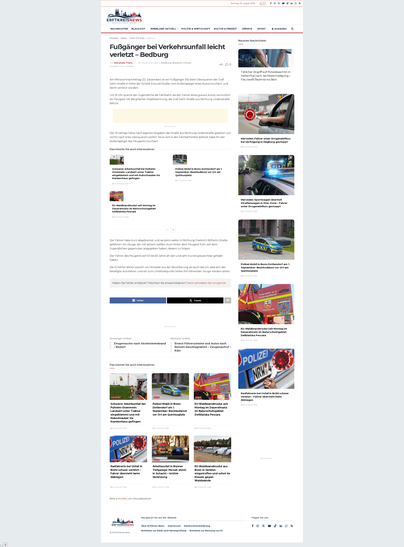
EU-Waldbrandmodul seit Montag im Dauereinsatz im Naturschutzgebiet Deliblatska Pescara (134, 208)
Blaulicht (138, 28)
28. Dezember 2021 (148, 62)
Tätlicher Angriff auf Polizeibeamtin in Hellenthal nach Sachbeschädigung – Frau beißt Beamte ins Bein (266, 75)
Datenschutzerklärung (197, 526)
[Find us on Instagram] (275, 3)
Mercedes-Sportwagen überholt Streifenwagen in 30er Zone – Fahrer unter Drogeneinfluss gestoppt (264, 203)
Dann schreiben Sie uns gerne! (206, 282)
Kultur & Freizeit (225, 28)
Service (247, 28)
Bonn (156, 397)
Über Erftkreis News (152, 526)
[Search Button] (292, 29)
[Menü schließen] (1, 545)
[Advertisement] (225, 15)
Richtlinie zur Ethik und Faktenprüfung (163, 530)
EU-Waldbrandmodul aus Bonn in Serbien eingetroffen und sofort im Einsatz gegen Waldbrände (212, 473)
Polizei (187, 62)
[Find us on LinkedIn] (292, 3)
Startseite (114, 38)
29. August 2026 (121, 184)
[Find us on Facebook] (270, 3)
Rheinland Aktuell (163, 28)
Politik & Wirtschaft (195, 28)
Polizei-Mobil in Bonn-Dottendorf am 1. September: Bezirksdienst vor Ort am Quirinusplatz (198, 172)
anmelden (121, 498)
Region (124, 38)
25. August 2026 (203, 487)
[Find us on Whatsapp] (296, 3)
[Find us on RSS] (300, 3)
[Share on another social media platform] (227, 300)
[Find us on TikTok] (287, 3)
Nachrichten (119, 28)
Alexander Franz (123, 62)
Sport (261, 28)
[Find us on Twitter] (279, 3)
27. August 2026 (184, 180)
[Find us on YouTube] (283, 3)
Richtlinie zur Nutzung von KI (206, 530)
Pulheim (116, 397)
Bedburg (151, 38)
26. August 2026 (121, 217)
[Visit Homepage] (123, 15)
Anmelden (280, 28)
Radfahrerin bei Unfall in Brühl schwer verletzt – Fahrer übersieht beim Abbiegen (265, 396)
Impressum (174, 526)
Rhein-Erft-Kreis (137, 38)
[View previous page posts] (167, 230)
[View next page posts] (173, 230)
